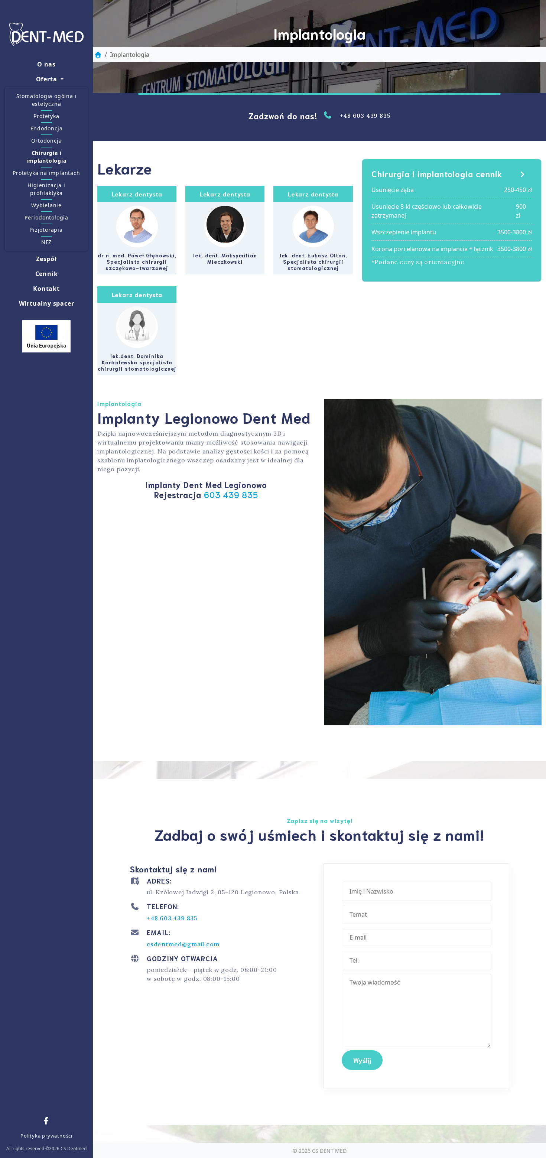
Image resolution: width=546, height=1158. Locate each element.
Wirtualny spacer (46, 303)
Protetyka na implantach (46, 172)
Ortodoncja (46, 140)
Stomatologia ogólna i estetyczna (46, 99)
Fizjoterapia (46, 229)
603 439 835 (231, 494)
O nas (46, 64)
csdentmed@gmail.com (183, 944)
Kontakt (46, 288)
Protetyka (46, 116)
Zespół (46, 259)
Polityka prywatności (46, 1135)
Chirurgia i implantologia (46, 156)
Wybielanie (46, 205)
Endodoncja (46, 128)
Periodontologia (46, 217)
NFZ (46, 241)
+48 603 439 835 (365, 115)
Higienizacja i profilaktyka (46, 189)
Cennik (46, 274)
